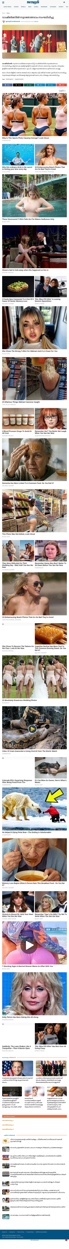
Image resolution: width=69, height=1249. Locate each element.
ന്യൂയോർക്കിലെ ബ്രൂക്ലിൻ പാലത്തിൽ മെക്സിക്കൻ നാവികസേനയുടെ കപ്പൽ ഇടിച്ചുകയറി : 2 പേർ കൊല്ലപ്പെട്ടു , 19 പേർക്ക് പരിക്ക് (12, 1102)
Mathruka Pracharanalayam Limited (11, 1235)
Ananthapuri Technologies (16, 1237)
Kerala (23, 7)
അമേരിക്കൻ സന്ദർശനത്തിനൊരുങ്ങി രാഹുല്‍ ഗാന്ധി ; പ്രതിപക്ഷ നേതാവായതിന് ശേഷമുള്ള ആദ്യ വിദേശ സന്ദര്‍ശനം (34, 1102)
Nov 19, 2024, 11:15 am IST (27, 21)
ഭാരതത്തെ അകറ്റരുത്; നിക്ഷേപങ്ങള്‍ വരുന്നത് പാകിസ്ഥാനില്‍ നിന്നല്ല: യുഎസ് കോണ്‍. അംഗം (17, 1080)
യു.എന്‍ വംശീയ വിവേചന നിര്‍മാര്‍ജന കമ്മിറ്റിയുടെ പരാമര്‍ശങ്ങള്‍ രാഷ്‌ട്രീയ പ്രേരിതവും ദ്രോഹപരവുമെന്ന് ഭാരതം (35, 1157)
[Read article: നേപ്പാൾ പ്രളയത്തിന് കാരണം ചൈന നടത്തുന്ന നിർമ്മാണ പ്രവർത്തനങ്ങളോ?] (5, 1149)
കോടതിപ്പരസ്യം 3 (8, 1129)
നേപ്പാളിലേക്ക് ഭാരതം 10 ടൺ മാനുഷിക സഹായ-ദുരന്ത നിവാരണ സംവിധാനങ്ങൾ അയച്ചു (37, 1165)
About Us (4, 1232)
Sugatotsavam (19, 79)
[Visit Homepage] (33, 2)
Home (3, 13)
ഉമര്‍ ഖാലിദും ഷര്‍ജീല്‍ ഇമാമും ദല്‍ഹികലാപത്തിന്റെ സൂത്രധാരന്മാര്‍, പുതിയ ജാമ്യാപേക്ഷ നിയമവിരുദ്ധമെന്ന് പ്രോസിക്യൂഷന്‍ (35, 1200)
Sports (61, 7)
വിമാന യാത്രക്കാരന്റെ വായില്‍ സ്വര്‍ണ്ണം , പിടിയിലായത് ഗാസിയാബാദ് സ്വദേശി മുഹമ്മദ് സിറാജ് (36, 1140)
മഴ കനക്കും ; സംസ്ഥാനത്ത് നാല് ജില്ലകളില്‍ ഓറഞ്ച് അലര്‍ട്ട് (30, 1215)
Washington (9, 79)
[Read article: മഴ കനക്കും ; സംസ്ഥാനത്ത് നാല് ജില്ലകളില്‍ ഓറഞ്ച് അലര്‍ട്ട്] (5, 1216)
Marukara (44, 7)
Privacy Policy (30, 1232)
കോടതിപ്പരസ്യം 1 (7, 1121)
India (29, 7)
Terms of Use (20, 1232)
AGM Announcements (41, 1232)
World (36, 7)
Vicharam (53, 7)
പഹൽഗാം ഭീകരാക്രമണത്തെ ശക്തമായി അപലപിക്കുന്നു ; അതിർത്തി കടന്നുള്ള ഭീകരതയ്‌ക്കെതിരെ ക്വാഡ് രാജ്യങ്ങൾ (49, 1080)
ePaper (16, 7)
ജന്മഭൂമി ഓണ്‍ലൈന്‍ (13, 21)
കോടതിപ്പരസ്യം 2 (8, 1125)
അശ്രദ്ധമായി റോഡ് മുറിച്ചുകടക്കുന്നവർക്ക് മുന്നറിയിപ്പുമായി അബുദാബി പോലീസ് (37, 1207)
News (8, 13)
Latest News (7, 7)
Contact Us (12, 1232)
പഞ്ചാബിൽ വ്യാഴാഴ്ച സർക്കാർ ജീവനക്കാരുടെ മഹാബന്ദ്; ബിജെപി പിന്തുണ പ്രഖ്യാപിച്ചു (35, 1183)
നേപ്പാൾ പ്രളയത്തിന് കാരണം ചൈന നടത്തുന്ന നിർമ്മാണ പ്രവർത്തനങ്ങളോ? (36, 1148)
